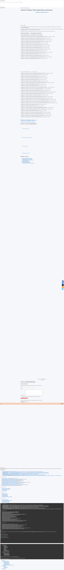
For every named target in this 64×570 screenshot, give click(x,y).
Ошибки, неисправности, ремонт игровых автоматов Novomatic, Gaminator (13, 482)
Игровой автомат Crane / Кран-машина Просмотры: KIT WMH (11, 479)
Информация (4, 565)
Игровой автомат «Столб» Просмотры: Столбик (9, 485)
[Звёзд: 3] (42, 271)
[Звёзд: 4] (42, 314)
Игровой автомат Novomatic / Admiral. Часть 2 (9, 519)
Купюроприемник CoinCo (26, 162)
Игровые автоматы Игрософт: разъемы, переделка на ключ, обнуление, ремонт (14, 520)
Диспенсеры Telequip (25, 160)
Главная (5, 545)
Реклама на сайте (4, 490)
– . (22, 471)
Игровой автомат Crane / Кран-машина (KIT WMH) (9, 511)
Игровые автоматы (5, 493)
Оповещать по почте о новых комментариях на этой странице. (31, 396)
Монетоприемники (7, 555)
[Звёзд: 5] (42, 357)
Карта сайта (5, 546)
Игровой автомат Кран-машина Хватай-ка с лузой (9, 512)
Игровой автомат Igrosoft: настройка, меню (8, 516)
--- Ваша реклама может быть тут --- (42, 12)
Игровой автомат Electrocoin (6, 513)
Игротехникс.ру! (16, 556)
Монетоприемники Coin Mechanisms (27, 159)
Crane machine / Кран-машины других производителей (10, 514)
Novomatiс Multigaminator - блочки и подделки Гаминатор (10, 518)
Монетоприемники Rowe (26, 161)
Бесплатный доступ (7, 551)
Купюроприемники (5, 495)
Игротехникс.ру (2, 0)
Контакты (5, 549)
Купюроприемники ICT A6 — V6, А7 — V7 (8, 483)
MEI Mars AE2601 (24, 29)
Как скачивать (6, 547)
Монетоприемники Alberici (31, 381)
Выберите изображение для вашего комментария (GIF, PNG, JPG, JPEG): (31, 400)
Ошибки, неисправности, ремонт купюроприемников (10, 480)
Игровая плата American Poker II (27, 158)
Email (22, 388)
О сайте (5, 566)
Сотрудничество (6, 550)
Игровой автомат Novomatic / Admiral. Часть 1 (9, 481)
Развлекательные (4, 494)
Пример (5, 548)
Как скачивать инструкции (6, 488)
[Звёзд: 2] (42, 228)
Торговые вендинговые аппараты (7, 496)
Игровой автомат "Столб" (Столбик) (7, 515)
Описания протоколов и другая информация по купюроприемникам (12, 484)
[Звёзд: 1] (42, 185)
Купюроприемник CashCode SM (7, 478)
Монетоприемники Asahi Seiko (31, 382)
